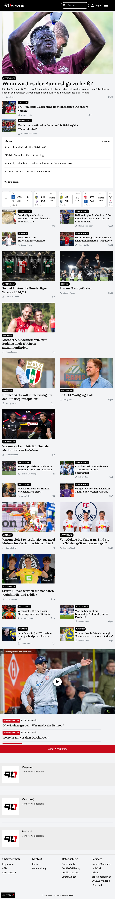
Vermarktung (39, 868)
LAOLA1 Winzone (101, 880)
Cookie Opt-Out (70, 872)
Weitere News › (11, 182)
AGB (4, 868)
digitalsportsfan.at (101, 876)
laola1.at (96, 868)
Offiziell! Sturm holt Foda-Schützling (24, 155)
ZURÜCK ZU (7, 895)
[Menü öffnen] (106, 5)
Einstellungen (69, 876)
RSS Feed (97, 885)
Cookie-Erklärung (71, 868)
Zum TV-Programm (57, 749)
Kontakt (36, 864)
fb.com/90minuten (101, 864)
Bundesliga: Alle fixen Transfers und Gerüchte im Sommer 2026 (38, 163)
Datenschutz (68, 864)
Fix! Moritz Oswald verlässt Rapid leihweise (27, 171)
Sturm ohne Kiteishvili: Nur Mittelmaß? (25, 147)
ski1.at (95, 872)
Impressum (8, 864)
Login (98, 5)
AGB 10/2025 (9, 872)
